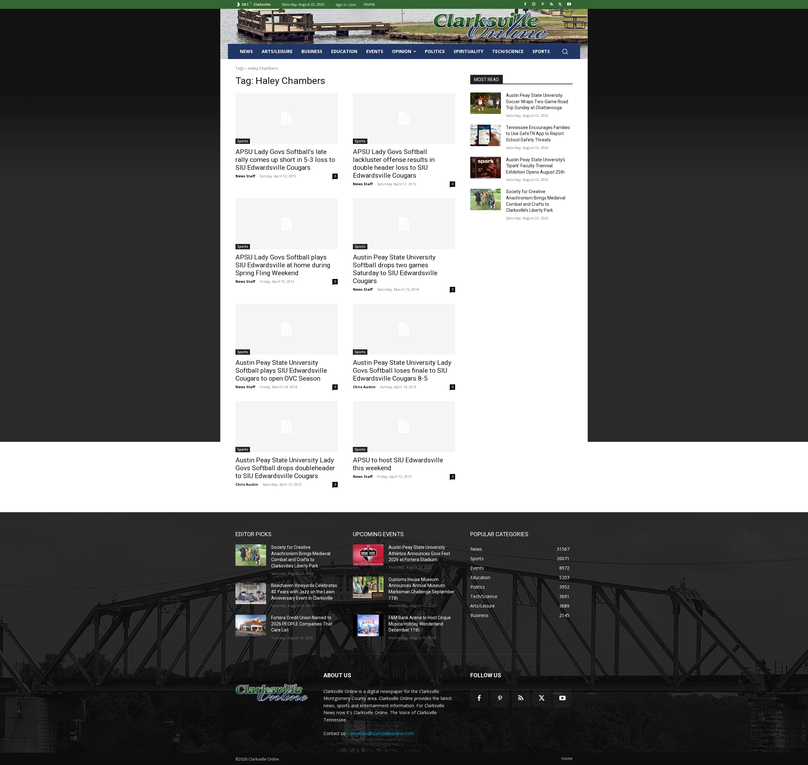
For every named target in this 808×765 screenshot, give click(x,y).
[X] (560, 4)
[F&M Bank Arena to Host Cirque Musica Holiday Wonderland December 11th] (368, 625)
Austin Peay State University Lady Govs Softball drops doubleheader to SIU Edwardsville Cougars (285, 468)
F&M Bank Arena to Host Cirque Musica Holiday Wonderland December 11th (420, 623)
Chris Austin (364, 386)
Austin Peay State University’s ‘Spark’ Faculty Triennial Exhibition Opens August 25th (535, 166)
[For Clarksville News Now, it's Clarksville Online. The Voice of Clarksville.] (271, 693)
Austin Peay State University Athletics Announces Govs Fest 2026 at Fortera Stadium (419, 553)
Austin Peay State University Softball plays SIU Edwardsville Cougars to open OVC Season (281, 370)
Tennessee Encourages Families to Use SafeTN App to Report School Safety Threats (538, 133)
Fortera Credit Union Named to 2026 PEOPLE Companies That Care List (301, 623)
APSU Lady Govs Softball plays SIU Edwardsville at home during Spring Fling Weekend (282, 265)
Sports (242, 141)
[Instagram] (534, 4)
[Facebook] (525, 4)
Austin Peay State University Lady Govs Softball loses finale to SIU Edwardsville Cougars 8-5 (402, 370)
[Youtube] (569, 4)
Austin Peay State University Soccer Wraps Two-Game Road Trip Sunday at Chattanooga (537, 101)
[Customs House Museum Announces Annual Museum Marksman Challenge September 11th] (368, 587)
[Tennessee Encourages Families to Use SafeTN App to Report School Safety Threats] (485, 135)
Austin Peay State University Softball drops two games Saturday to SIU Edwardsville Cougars (395, 269)
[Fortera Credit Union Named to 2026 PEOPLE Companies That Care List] (250, 625)
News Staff (245, 176)
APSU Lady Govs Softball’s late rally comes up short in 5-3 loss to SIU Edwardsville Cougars (285, 159)
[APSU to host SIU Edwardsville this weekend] (404, 426)
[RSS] (551, 4)
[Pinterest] (542, 4)
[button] (565, 51)
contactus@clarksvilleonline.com (381, 733)
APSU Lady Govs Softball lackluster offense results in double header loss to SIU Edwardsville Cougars (394, 163)
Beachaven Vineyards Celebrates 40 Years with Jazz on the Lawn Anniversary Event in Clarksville (304, 591)
